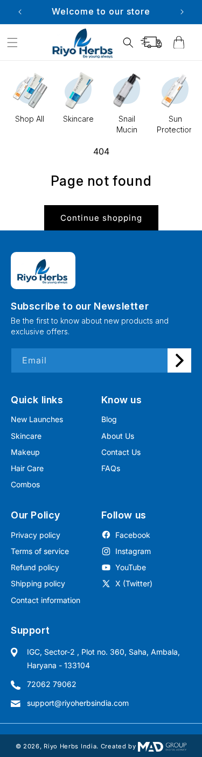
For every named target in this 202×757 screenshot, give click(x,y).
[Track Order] (151, 42)
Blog (109, 419)
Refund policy (35, 567)
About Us (117, 435)
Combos (25, 484)
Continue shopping (101, 218)
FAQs (110, 468)
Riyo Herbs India (70, 746)
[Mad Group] (162, 746)
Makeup (25, 452)
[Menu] (12, 42)
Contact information (45, 600)
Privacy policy (35, 534)
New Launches (37, 419)
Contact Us (121, 452)
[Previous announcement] (20, 12)
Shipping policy (38, 583)
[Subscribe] (179, 360)
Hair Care (27, 468)
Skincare (26, 435)
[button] (128, 42)
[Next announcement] (182, 12)
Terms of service (40, 551)
